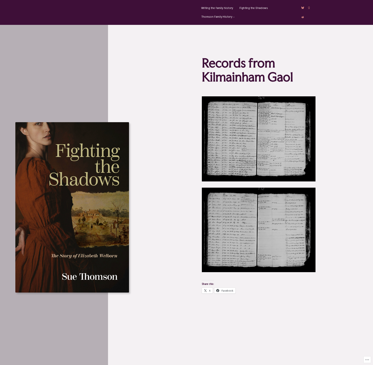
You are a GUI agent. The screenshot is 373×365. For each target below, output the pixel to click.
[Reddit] (302, 17)
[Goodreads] (308, 7)
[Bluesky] (302, 7)
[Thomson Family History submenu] (234, 17)
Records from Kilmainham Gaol (247, 70)
